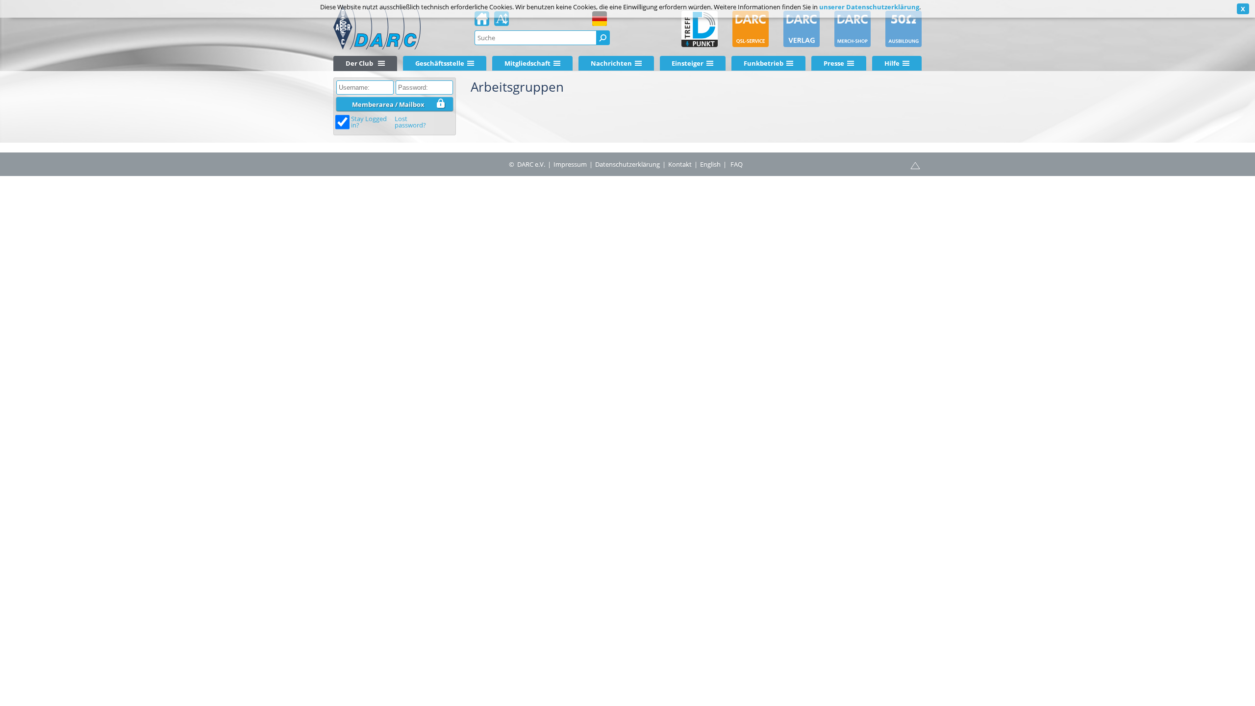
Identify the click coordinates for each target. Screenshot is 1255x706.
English (710, 164)
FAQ (736, 164)
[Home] (482, 21)
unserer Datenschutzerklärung (869, 6)
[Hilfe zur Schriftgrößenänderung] (501, 21)
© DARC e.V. (527, 164)
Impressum (570, 164)
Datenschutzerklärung (627, 164)
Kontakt (680, 164)
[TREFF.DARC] (699, 29)
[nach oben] (915, 164)
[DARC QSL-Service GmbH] (750, 29)
